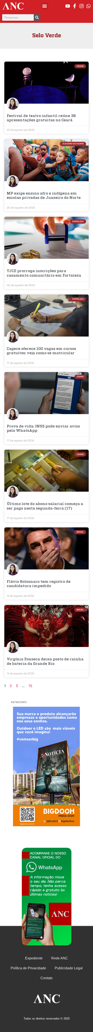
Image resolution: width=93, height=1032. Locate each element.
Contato (46, 978)
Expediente (34, 958)
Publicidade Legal (69, 968)
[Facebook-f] (74, 6)
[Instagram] (81, 6)
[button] (44, 5)
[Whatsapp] (88, 6)
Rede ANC (59, 958)
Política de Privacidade (28, 968)
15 (30, 686)
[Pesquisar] (37, 17)
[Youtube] (67, 6)
